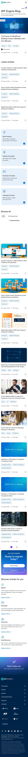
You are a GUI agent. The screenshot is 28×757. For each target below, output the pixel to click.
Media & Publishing (14, 74)
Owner (8, 433)
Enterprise (4, 74)
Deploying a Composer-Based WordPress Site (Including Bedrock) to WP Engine (13, 365)
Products (3, 689)
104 (16, 547)
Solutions (3, 693)
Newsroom (4, 77)
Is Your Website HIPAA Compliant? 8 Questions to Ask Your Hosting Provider (13, 397)
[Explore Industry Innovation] (14, 157)
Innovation (15, 46)
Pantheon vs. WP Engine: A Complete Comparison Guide (12, 495)
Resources (3, 700)
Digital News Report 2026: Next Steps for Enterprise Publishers (13, 108)
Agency (4, 46)
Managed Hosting (6, 464)
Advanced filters (15, 220)
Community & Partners (6, 696)
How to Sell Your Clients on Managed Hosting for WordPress (12, 428)
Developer (15, 370)
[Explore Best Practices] (14, 137)
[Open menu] (26, 2)
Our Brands (4, 704)
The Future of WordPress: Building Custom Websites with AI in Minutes (13, 38)
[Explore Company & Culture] (14, 196)
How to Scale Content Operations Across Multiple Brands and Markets (13, 88)
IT (7, 401)
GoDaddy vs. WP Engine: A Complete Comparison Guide (12, 460)
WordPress (13, 401)
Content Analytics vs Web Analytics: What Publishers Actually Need (14, 68)
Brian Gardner (6, 49)
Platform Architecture (18, 464)
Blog (9, 46)
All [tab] (3, 216)
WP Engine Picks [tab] (13, 216)
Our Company (4, 686)
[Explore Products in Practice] (14, 177)
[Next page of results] (19, 547)
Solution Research (6, 468)
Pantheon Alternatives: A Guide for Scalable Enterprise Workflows (11, 529)
